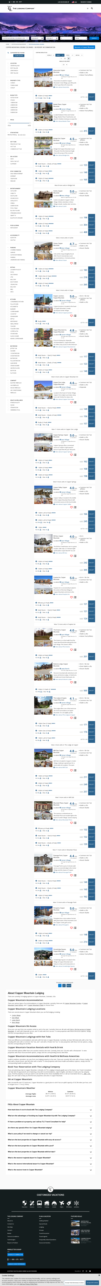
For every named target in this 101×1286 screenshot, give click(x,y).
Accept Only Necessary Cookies (74, 1282)
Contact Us (10, 1224)
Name (58, 55)
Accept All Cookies (92, 1282)
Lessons (32, 1207)
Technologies (11, 1240)
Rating (77, 55)
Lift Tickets (69, 1207)
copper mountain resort (18, 44)
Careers (9, 1230)
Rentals (54, 1207)
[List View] (68, 58)
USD (75, 2)
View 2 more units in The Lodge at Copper (64, 745)
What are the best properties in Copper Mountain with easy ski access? (34, 1140)
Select (91, 97)
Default (49, 55)
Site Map (10, 1227)
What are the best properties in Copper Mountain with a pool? (31, 1146)
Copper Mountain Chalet (35, 1005)
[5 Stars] (25, 135)
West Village (16, 1022)
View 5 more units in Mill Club (64, 797)
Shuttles (39, 1207)
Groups (41, 1230)
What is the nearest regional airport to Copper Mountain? (29, 1158)
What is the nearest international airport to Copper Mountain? (31, 1164)
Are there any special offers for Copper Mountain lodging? (30, 1128)
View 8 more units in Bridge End (65, 185)
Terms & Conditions (13, 1236)
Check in (33, 35)
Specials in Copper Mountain (84, 47)
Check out (49, 35)
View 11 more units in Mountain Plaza (65, 850)
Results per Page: (64, 61)
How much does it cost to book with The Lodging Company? (30, 1110)
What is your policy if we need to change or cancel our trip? (30, 1134)
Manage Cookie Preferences (16, 1264)
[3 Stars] (21, 135)
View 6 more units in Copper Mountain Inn (64, 377)
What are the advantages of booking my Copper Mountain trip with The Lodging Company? (41, 1116)
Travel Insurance (44, 1233)
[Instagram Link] (86, 1271)
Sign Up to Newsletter (16, 1254)
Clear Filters (19, 55)
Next (68, 985)
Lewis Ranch (16, 1020)
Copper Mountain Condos (73, 1003)
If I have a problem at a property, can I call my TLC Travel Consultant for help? (37, 1122)
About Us (10, 1221)
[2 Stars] (20, 135)
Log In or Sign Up (63, 2)
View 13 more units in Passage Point (64, 902)
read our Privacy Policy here (28, 1284)
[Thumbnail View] (61, 58)
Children (77, 35)
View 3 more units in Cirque (64, 290)
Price (12, 120)
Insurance (24, 1207)
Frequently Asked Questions (47, 1240)
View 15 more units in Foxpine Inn (64, 624)
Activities (76, 1207)
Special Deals (43, 1224)
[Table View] (65, 58)
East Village (15, 1018)
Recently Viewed (86, 2)
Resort (4, 35)
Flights (61, 1207)
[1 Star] (18, 135)
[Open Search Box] (92, 8)
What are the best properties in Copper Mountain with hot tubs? (31, 1152)
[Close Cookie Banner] (99, 1275)
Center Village (16, 1015)
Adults (62, 35)
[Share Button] (90, 1271)
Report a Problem (12, 1243)
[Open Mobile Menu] (87, 8)
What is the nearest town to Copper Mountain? (25, 1170)
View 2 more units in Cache (64, 238)
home (7, 44)
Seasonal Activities (44, 1243)
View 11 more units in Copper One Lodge (65, 429)
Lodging (47, 1207)
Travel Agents (43, 1236)
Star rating (14, 132)
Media (9, 1233)
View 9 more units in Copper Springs (64, 482)
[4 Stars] (23, 135)
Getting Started (43, 1221)
